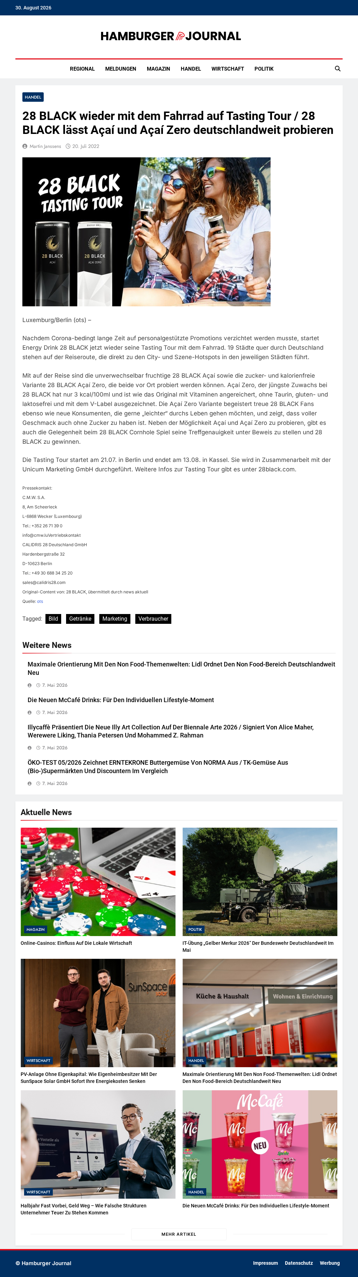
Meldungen (120, 69)
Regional (82, 69)
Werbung (330, 1263)
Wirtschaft (228, 69)
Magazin (158, 69)
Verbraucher (153, 618)
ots (40, 601)
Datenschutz (299, 1263)
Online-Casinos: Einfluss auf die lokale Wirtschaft (76, 943)
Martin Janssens (45, 146)
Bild (53, 618)
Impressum (265, 1263)
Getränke (80, 618)
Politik (264, 69)
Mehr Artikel (179, 1234)
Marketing (114, 618)
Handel (191, 69)
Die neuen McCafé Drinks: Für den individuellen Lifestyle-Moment (121, 700)
